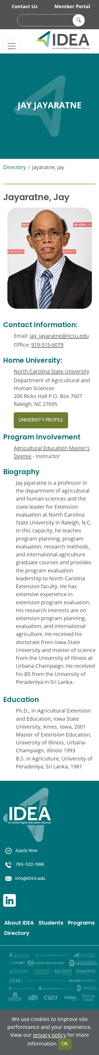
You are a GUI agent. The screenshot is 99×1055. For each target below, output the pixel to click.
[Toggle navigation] (11, 46)
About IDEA (19, 923)
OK (64, 1044)
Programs (81, 923)
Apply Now (26, 850)
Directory (14, 167)
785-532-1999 (29, 864)
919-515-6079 (47, 344)
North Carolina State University (51, 371)
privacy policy (49, 1034)
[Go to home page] (27, 821)
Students (51, 923)
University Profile (41, 420)
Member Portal (72, 6)
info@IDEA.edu (30, 878)
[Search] (79, 20)
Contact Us (24, 6)
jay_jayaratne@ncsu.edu (59, 335)
